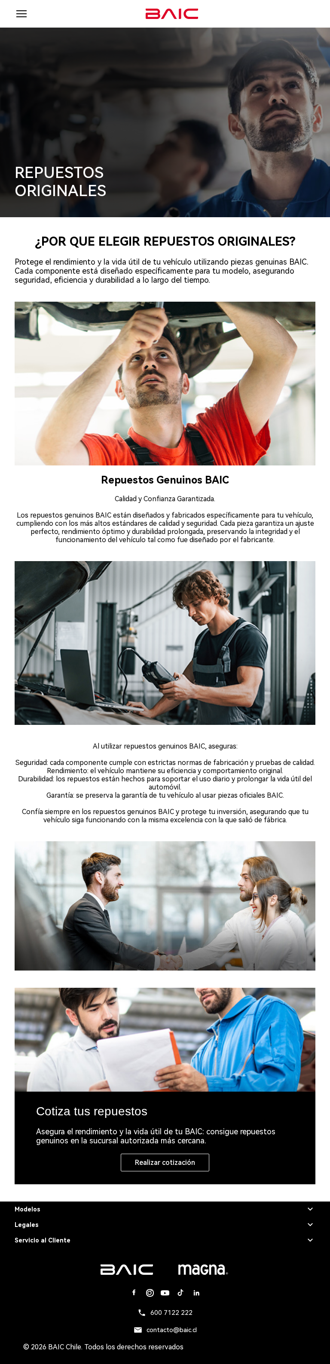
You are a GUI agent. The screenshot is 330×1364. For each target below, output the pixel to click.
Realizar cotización (165, 1162)
